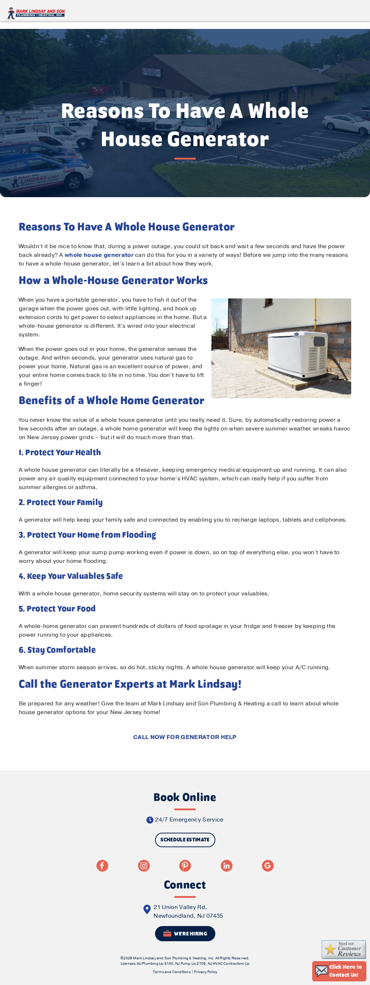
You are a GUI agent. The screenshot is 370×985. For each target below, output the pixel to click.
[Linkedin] (226, 866)
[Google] (268, 866)
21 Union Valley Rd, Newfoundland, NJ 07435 (188, 911)
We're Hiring (190, 934)
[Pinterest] (185, 866)
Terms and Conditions (172, 972)
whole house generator (99, 255)
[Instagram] (144, 866)
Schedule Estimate (184, 840)
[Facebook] (102, 866)
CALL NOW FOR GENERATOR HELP (185, 737)
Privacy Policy (205, 972)
